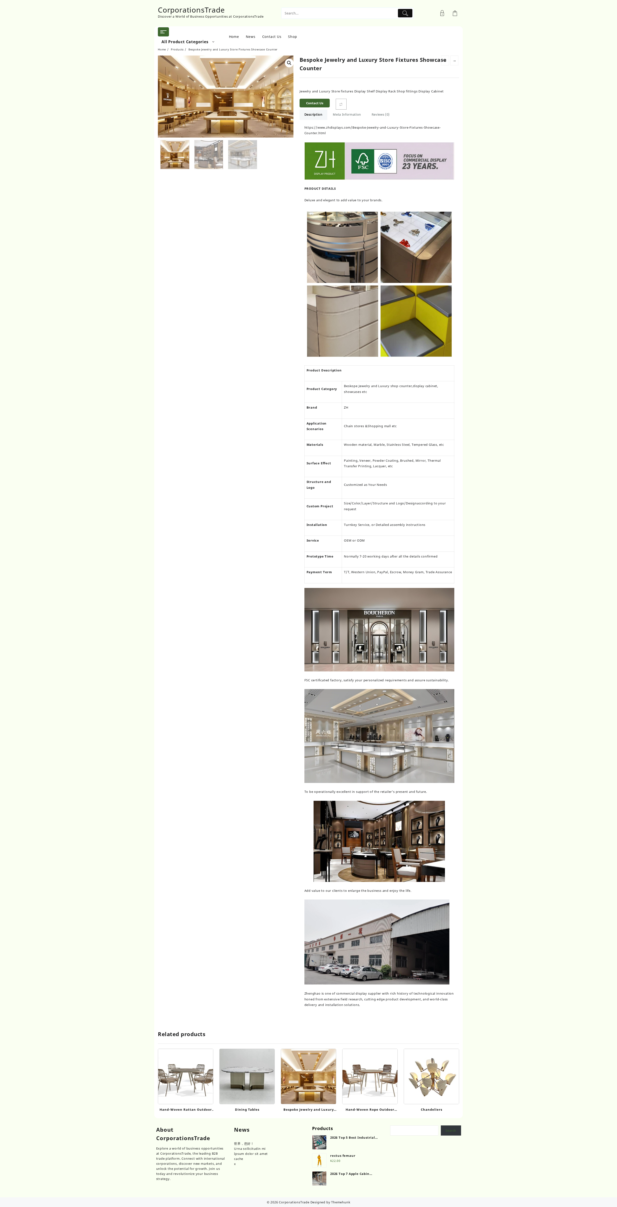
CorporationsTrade (191, 10)
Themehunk (340, 1202)
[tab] (313, 115)
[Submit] (405, 13)
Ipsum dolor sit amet (251, 1153)
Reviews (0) (381, 114)
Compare (341, 104)
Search (450, 1130)
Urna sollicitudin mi (250, 1148)
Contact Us (314, 103)
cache (238, 1159)
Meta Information (347, 114)
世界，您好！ (244, 1143)
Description (313, 114)
